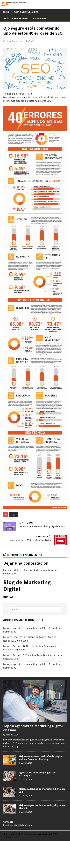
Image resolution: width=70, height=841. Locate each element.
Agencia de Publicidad (26, 12)
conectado (33, 570)
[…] (16, 746)
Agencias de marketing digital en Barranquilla (37, 774)
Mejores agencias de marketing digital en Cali (42, 790)
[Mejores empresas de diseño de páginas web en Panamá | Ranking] (9, 762)
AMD (32, 41)
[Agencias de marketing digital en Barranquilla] (9, 779)
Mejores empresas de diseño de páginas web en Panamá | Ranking (41, 758)
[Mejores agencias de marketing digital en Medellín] (9, 811)
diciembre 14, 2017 (15, 41)
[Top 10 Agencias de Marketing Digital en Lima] (35, 720)
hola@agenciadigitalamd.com (17, 825)
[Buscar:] (35, 609)
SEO (13, 514)
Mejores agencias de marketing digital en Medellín (42, 807)
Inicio (5, 12)
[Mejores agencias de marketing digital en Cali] (9, 795)
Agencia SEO (39, 18)
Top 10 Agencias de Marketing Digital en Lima (33, 728)
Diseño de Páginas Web (15, 18)
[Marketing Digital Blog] (35, 6)
